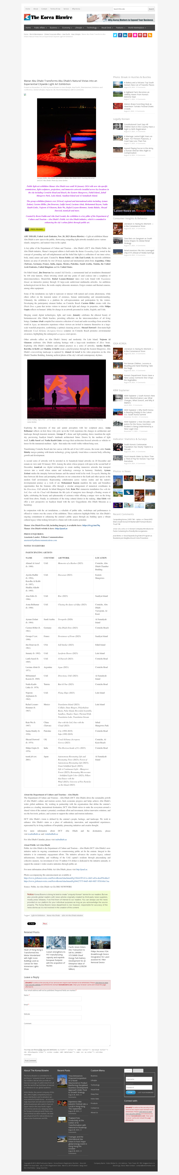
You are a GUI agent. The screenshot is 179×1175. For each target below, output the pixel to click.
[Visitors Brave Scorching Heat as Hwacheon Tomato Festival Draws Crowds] (118, 106)
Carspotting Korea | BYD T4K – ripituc (127, 519)
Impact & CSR (50, 90)
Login (128, 1071)
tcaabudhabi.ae (34, 834)
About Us (94, 1112)
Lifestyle (78, 27)
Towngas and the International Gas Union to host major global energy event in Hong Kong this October (77, 1143)
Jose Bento (117, 536)
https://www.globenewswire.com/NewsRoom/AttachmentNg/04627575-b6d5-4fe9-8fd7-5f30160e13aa (66, 881)
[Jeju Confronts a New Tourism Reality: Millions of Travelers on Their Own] (118, 493)
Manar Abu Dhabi (53, 915)
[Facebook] (120, 35)
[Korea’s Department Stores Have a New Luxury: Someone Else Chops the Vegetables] (118, 377)
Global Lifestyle (39, 90)
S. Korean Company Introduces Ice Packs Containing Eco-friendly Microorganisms (133, 530)
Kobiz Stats (95, 1099)
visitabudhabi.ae (51, 834)
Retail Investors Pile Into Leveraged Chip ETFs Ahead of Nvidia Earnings (139, 251)
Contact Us (95, 1108)
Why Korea (76, 9)
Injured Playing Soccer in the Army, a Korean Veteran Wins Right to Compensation (139, 150)
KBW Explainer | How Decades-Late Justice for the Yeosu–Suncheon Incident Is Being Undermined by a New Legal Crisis (139, 425)
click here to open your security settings (139, 1113)
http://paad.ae (81, 869)
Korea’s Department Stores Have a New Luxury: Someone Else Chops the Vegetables (139, 377)
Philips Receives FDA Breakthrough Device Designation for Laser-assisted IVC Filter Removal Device (100, 957)
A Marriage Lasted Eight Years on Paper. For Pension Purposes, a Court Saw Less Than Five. (138, 138)
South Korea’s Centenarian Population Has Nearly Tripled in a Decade (138, 446)
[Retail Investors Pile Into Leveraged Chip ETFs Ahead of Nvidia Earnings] (118, 252)
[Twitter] (115, 35)
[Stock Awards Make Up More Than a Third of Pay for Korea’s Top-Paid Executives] (118, 457)
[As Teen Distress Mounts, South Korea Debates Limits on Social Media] (129, 492)
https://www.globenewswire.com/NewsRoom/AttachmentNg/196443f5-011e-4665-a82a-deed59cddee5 (67, 878)
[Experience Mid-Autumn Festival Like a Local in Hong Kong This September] (129, 478)
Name (27, 995)
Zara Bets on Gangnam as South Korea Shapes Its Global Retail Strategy (138, 240)
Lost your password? (145, 1092)
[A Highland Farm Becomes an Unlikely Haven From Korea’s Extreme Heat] (118, 94)
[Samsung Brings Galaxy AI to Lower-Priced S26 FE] (129, 505)
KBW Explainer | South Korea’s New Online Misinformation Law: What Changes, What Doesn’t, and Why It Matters (139, 399)
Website (27, 1014)
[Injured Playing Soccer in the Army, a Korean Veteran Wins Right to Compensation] (118, 150)
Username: (130, 1075)
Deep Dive (95, 1094)
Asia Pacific (66, 34)
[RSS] (150, 35)
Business (53, 27)
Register (138, 1071)
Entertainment (86, 87)
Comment (27, 1023)
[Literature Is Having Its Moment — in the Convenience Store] (118, 229)
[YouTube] (140, 35)
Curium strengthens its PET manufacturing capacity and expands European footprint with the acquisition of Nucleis (55, 959)
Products (94, 1103)
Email (26, 1004)
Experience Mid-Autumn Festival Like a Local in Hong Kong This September (78, 1105)
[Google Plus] (130, 35)
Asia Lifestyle (75, 34)
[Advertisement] (67, 58)
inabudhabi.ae (61, 839)
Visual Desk (106, 27)
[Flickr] (135, 35)
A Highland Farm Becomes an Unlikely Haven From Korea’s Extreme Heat (136, 94)
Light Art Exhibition (38, 915)
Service (66, 9)
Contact (44, 9)
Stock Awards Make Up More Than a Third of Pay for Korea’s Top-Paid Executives (139, 458)
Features (119, 27)
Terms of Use (55, 9)
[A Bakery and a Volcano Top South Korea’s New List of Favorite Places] (118, 84)
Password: (130, 1084)
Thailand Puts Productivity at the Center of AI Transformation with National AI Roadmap (77, 1123)
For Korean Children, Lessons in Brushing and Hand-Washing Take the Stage (138, 365)
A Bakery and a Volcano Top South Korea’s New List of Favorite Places (139, 83)
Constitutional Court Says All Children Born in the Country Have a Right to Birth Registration (139, 126)
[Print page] (67, 94)
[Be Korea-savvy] (48, 17)
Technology (92, 27)
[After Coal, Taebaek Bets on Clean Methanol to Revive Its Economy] (150, 506)
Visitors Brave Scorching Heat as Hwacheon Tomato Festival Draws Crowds (139, 106)
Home (28, 9)
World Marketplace (136, 27)
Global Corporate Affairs (52, 34)
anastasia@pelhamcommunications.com (40, 540)
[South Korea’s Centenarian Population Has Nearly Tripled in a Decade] (118, 447)
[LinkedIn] (125, 35)
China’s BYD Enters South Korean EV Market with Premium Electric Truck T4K (133, 521)
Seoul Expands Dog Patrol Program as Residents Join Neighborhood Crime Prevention (132, 537)
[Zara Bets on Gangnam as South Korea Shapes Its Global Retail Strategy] (118, 240)
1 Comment (143, 431)
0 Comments (140, 87)
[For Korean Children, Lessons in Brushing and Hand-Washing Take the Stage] (118, 365)
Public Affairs (39, 27)
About (35, 9)
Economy (66, 27)
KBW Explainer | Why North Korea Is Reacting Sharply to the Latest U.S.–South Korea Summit (138, 412)
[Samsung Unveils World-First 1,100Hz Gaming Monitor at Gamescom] (118, 505)
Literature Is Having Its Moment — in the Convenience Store (139, 225)
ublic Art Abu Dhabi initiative (72, 915)
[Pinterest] (145, 35)
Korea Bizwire (54, 87)
